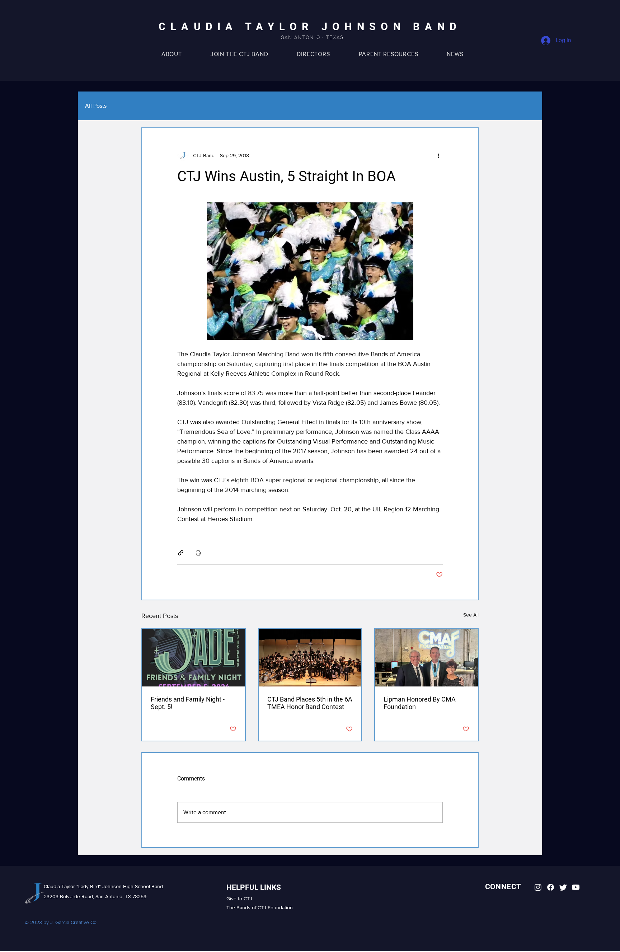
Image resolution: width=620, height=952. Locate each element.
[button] (388, 54)
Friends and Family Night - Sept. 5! (188, 703)
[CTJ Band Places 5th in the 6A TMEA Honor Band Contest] (310, 657)
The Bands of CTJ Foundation (259, 907)
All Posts (96, 106)
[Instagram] (538, 887)
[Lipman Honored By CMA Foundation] (426, 657)
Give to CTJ (239, 898)
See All (471, 615)
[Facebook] (550, 887)
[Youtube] (575, 887)
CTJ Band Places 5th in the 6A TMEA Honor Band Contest (309, 703)
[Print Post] (198, 552)
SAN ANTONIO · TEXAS (312, 37)
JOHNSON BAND (391, 27)
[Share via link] (180, 552)
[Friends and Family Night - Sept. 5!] (193, 657)
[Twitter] (563, 887)
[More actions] (438, 155)
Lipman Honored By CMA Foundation (420, 703)
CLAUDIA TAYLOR (240, 27)
